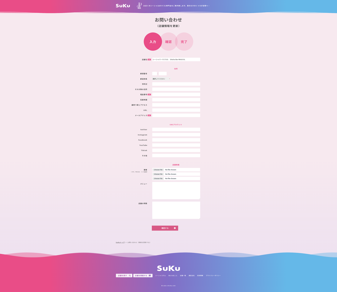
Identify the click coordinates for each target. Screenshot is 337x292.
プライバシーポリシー (213, 275)
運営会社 (192, 275)
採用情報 (200, 275)
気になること (172, 275)
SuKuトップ (120, 242)
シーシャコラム (160, 275)
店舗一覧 (183, 275)
